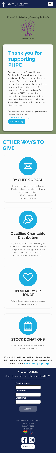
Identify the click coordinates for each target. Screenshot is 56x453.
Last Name (20, 398)
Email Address (23, 383)
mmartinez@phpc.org (18, 117)
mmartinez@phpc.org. (36, 363)
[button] (50, 4)
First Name (21, 391)
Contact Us (28, 447)
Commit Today (16, 121)
